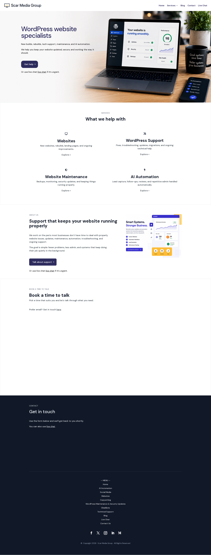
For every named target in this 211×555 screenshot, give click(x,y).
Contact (191, 6)
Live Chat (202, 6)
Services (171, 6)
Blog (183, 6)
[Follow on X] (98, 533)
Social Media (105, 492)
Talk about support (42, 262)
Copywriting (105, 500)
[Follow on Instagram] (105, 533)
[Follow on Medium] (120, 533)
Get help (28, 64)
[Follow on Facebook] (91, 533)
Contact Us (105, 523)
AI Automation (105, 488)
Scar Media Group (105, 543)
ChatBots (105, 508)
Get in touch (52, 309)
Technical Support (105, 511)
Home (161, 6)
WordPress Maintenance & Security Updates (106, 504)
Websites (105, 496)
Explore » (66, 154)
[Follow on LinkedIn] (113, 533)
